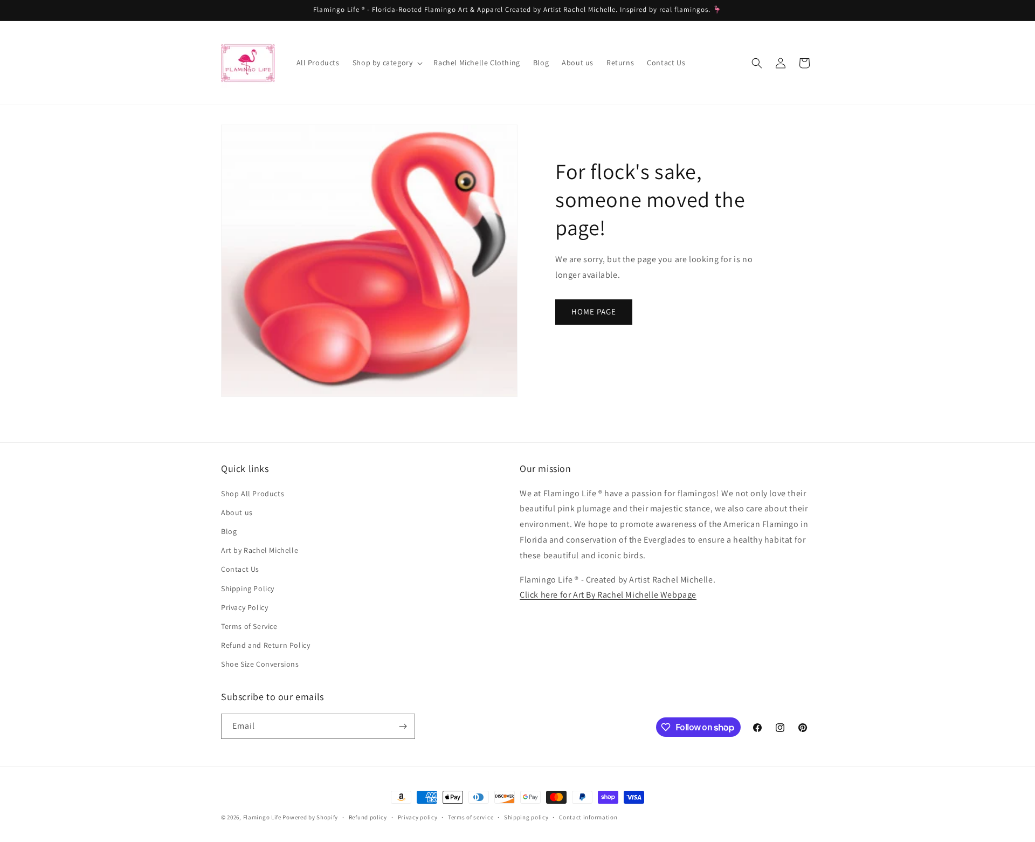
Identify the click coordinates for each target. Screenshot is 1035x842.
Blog (229, 531)
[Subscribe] (403, 726)
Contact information (588, 817)
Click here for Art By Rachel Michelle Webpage (608, 594)
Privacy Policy (244, 607)
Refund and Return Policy (265, 645)
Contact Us (240, 569)
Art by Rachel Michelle (259, 550)
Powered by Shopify (310, 817)
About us (237, 512)
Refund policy (368, 817)
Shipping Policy (247, 588)
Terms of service (470, 817)
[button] (386, 62)
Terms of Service (249, 626)
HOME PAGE (593, 311)
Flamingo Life (262, 817)
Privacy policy (418, 817)
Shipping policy (526, 817)
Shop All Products (252, 493)
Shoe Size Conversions (260, 664)
